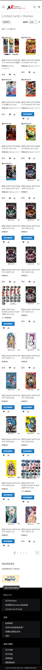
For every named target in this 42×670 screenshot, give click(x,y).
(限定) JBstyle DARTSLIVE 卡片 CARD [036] (30, 396)
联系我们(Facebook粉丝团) (16, 605)
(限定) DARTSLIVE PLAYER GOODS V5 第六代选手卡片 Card (11, 311)
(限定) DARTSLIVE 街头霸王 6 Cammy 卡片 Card (11, 187)
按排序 (25, 22)
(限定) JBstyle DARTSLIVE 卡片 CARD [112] (11, 530)
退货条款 (9, 658)
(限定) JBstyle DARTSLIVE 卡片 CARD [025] (11, 440)
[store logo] (16, 7)
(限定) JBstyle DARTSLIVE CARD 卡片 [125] (30, 187)
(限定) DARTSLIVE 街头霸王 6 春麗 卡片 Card (11, 103)
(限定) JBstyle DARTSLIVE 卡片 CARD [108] (30, 357)
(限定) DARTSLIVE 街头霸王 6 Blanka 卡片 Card (30, 147)
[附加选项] (10, 578)
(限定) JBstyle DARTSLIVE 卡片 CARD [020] (11, 484)
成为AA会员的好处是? (14, 627)
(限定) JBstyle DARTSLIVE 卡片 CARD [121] (30, 310)
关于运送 (9, 654)
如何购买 (9, 623)
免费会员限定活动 (12, 631)
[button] (10, 74)
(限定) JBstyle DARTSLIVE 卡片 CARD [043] (11, 396)
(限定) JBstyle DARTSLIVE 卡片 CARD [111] (11, 357)
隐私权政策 (10, 662)
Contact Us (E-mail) (13, 609)
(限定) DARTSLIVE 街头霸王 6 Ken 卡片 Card (11, 147)
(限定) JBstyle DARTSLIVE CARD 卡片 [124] (11, 227)
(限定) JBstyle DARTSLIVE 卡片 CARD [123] (11, 271)
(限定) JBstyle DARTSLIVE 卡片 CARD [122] (30, 227)
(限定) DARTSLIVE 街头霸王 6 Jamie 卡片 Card (30, 61)
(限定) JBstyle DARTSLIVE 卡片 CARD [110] (30, 530)
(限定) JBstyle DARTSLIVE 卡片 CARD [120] (30, 271)
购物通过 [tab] (6, 22)
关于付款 (9, 650)
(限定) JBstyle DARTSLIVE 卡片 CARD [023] (30, 440)
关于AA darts (11, 600)
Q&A (7, 635)
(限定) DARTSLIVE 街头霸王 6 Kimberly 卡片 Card (30, 103)
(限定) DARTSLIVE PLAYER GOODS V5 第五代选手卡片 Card (30, 485)
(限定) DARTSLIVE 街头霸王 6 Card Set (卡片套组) (11, 61)
